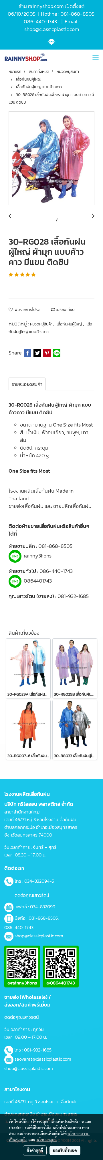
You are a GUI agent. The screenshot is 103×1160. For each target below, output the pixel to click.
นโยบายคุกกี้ (47, 1139)
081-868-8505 (55, 546)
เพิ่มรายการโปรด (26, 310)
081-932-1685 (73, 596)
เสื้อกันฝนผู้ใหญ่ (70, 324)
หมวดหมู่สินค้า (41, 324)
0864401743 (38, 581)
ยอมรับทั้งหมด (65, 1150)
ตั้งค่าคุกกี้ (35, 1150)
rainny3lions (38, 555)
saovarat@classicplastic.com (43, 1059)
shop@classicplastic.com (39, 935)
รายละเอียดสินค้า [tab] (27, 384)
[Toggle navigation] (95, 57)
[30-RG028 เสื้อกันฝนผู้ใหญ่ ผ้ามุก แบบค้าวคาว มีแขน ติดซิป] (51, 159)
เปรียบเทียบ (65, 310)
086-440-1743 (56, 571)
